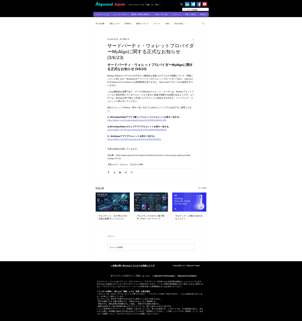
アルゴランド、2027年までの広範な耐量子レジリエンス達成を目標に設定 (113, 217)
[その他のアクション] (193, 39)
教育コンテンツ (142, 24)
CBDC (167, 24)
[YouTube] (204, 4)
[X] (181, 4)
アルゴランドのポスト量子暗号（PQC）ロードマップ (150, 217)
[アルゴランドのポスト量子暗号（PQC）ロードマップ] (151, 202)
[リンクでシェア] (126, 172)
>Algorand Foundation (187, 276)
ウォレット (124, 164)
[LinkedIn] (187, 4)
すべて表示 (202, 188)
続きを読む (179, 24)
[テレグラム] (193, 4)
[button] (102, 14)
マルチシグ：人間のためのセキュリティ (189, 217)
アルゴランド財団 (136, 164)
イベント (156, 24)
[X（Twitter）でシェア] (114, 172)
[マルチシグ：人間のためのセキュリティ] (189, 202)
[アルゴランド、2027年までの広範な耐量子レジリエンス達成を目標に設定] (113, 202)
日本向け (128, 24)
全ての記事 (100, 24)
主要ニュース (114, 24)
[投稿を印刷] (131, 172)
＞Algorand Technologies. (164, 276)
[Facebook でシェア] (108, 172)
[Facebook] (199, 4)
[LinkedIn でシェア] (120, 172)
